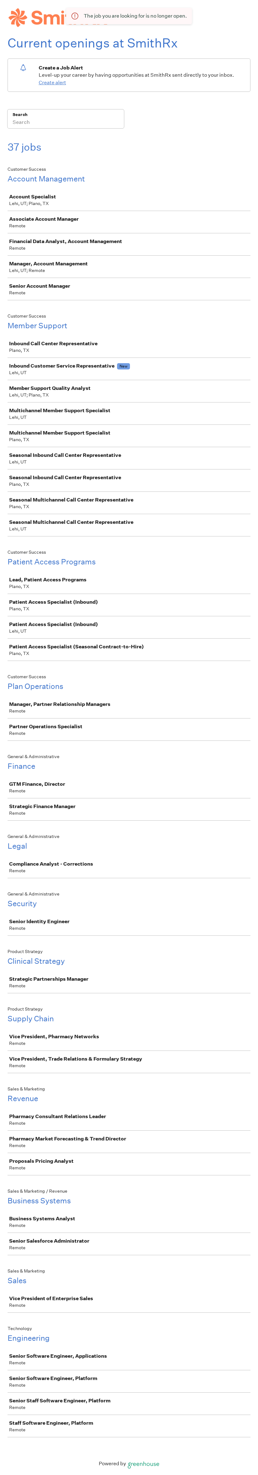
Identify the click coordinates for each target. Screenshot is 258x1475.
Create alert (52, 83)
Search (20, 114)
